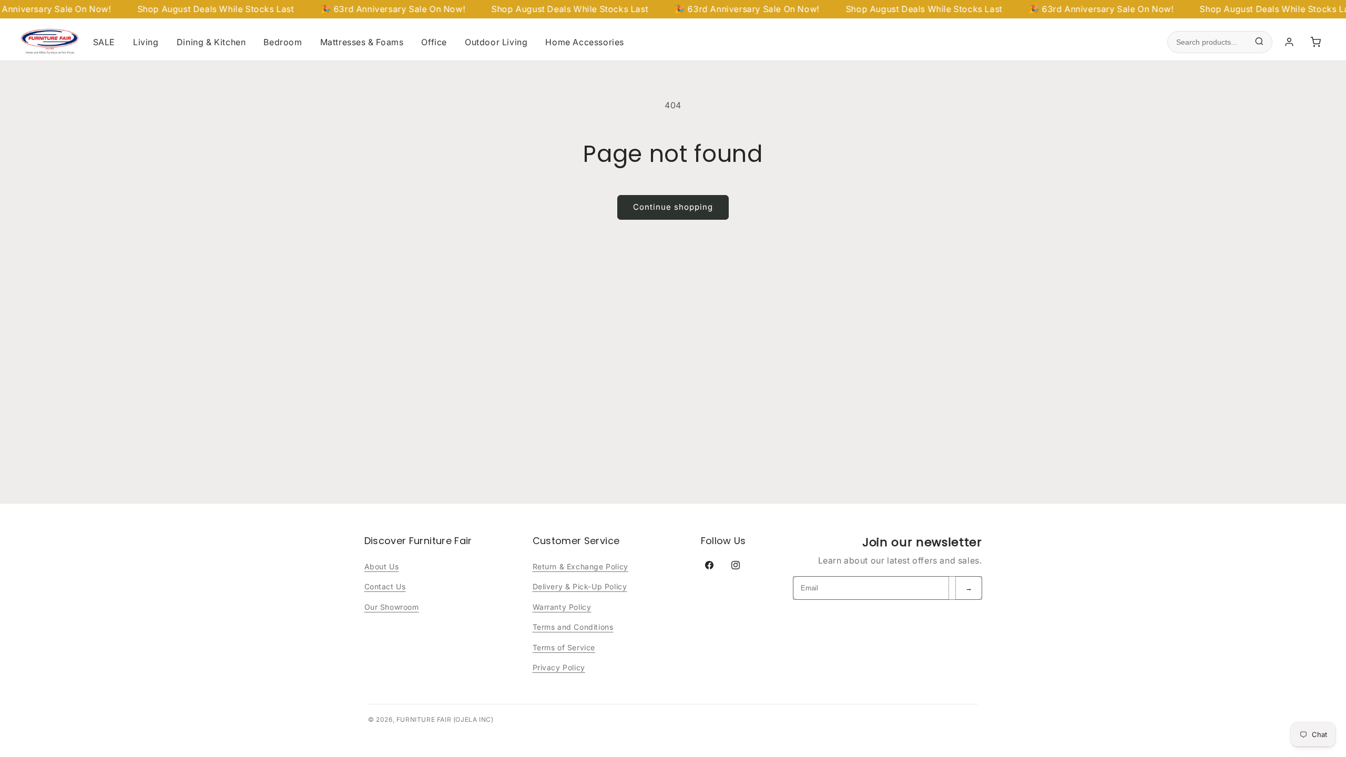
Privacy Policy (559, 667)
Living (146, 42)
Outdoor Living (496, 42)
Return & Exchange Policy (580, 566)
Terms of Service (564, 647)
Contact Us (385, 586)
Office (434, 42)
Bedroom (282, 42)
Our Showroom (391, 606)
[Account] (1289, 42)
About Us (381, 566)
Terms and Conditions (573, 626)
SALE (104, 42)
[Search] (1259, 42)
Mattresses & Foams (362, 42)
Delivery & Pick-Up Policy (580, 586)
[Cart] (1315, 42)
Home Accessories (584, 42)
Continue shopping (673, 207)
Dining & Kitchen (211, 42)
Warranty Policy (562, 606)
